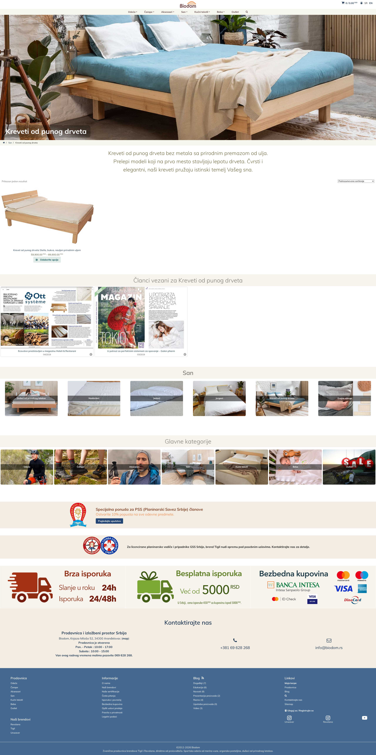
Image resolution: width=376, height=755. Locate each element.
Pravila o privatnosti (112, 712)
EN (370, 3)
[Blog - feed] (203, 678)
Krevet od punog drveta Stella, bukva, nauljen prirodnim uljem (47, 250)
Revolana (15, 724)
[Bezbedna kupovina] (313, 586)
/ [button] (351, 3)
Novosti (197, 691)
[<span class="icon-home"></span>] (4, 142)
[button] (247, 11)
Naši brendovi (20, 719)
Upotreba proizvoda (203, 704)
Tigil (13, 728)
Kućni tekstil (201, 11)
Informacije (110, 678)
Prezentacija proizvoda (205, 695)
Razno (196, 699)
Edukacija (198, 687)
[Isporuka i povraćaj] (62, 586)
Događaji (198, 683)
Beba (220, 11)
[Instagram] (289, 718)
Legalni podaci (109, 716)
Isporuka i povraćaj (111, 699)
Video (196, 708)
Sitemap (289, 704)
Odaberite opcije (49, 259)
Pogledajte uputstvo (109, 521)
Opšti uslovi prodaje (112, 708)
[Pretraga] (286, 695)
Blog (196, 678)
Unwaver (15, 732)
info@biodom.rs (329, 647)
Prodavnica (19, 678)
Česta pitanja (108, 695)
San (183, 11)
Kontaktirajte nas (188, 622)
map (125, 638)
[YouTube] (364, 718)
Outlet (235, 11)
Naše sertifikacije (110, 691)
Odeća (131, 11)
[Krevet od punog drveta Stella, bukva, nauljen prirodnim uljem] (47, 216)
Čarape (148, 11)
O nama (106, 683)
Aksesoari (166, 11)
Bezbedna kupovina (112, 704)
